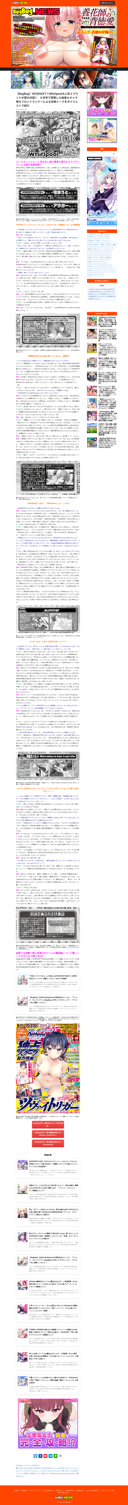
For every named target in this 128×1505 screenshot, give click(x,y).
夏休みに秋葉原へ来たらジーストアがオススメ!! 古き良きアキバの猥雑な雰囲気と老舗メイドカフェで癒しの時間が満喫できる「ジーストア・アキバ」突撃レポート (107, 363)
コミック (103, 270)
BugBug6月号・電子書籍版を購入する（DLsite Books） (48, 1143)
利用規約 (24, 1490)
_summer (21, 1468)
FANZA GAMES (93, 244)
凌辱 (102, 244)
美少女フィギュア (93, 266)
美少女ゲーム (19, 69)
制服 (89, 249)
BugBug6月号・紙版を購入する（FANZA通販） (48, 1124)
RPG (108, 244)
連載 (114, 244)
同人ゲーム (79, 69)
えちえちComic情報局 (92, 1490)
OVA (95, 257)
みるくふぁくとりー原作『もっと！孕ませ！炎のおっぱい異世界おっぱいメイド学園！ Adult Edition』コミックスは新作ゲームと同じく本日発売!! (107, 391)
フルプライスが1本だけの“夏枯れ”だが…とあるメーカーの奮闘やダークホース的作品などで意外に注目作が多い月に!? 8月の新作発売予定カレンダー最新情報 (107, 335)
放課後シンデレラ (35, 1473)
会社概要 (16, 1490)
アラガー (67, 1468)
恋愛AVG (26, 1473)
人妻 (89, 274)
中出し (104, 266)
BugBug (99, 69)
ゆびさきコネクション (54, 1470)
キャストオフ (98, 274)
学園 (63, 1470)
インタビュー (89, 69)
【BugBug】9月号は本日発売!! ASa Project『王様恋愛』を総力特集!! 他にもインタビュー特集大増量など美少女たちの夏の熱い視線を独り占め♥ (107, 321)
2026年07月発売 (49, 69)
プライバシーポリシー (35, 1490)
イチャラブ (26, 1470)
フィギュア (91, 253)
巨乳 (107, 236)
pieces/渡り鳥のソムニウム (49, 1468)
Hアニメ (107, 253)
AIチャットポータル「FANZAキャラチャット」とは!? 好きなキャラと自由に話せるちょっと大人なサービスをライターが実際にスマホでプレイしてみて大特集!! (107, 349)
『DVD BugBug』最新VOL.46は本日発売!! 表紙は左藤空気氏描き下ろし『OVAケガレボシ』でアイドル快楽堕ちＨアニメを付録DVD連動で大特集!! (107, 416)
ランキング (105, 240)
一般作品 (109, 69)
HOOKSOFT (37, 1468)
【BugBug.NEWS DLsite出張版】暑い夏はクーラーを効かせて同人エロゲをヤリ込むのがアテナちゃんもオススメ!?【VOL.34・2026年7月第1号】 (107, 442)
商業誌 (108, 257)
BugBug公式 (79, 1490)
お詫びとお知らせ (48, 1490)
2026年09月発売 (29, 69)
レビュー (111, 270)
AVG (25, 1468)
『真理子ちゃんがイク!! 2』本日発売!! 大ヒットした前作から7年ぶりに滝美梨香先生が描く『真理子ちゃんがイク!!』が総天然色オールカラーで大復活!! (107, 403)
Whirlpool (61, 1468)
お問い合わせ (59, 1490)
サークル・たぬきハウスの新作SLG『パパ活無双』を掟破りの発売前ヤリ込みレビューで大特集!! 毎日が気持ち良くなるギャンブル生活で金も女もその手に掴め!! (107, 378)
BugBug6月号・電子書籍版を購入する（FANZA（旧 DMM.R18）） (48, 1134)
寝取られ (91, 262)
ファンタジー (108, 249)
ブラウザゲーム (101, 262)
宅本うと (67, 1470)
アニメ (69, 69)
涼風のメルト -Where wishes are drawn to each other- (58, 1473)
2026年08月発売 (39, 69)
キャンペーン (59, 69)
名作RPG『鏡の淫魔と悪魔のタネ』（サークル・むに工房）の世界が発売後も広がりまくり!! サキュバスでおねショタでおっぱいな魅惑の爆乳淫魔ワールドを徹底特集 (107, 429)
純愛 (77, 1473)
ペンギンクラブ (104, 1490)
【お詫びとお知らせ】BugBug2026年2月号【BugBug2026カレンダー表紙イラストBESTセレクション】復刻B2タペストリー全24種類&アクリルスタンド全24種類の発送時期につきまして (101, 294)
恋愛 (89, 257)
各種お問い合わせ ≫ (107, 3)
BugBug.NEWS (70, 1490)
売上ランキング (93, 270)
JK (110, 266)
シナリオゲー (43, 1470)
